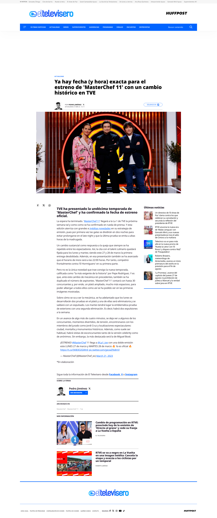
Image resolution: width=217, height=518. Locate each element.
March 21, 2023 (104, 356)
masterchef (61, 409)
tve (81, 409)
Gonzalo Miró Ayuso (174, 2)
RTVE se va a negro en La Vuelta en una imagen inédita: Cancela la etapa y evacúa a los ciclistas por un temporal (117, 457)
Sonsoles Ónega (34, 2)
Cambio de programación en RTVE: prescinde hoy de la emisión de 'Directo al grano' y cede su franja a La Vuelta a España (117, 426)
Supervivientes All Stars (192, 2)
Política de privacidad (37, 511)
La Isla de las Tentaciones (108, 2)
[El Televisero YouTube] (120, 511)
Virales (120, 27)
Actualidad (54, 27)
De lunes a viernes (126, 2)
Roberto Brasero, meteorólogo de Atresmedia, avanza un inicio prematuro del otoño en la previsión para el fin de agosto (168, 262)
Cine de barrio (47, 2)
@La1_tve (103, 342)
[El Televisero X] (113, 511)
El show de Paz (72, 2)
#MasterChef (79, 342)
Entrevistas (144, 27)
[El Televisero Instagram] (116, 511)
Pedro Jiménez (75, 104)
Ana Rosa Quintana (142, 2)
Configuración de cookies (55, 511)
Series (66, 27)
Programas (108, 27)
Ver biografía (76, 393)
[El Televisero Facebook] (110, 511)
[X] (83, 104)
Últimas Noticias (38, 27)
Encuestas (131, 27)
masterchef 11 (72, 409)
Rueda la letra (60, 2)
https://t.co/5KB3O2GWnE (74, 350)
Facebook (114, 374)
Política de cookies (72, 511)
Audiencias (94, 27)
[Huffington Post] (177, 13)
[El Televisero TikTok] (124, 511)
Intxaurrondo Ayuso (158, 2)
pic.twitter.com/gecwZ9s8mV (104, 350)
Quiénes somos (85, 511)
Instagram (131, 374)
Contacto (95, 511)
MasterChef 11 (92, 221)
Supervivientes (79, 27)
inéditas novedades (100, 228)
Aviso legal (24, 511)
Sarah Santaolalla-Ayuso (88, 2)
